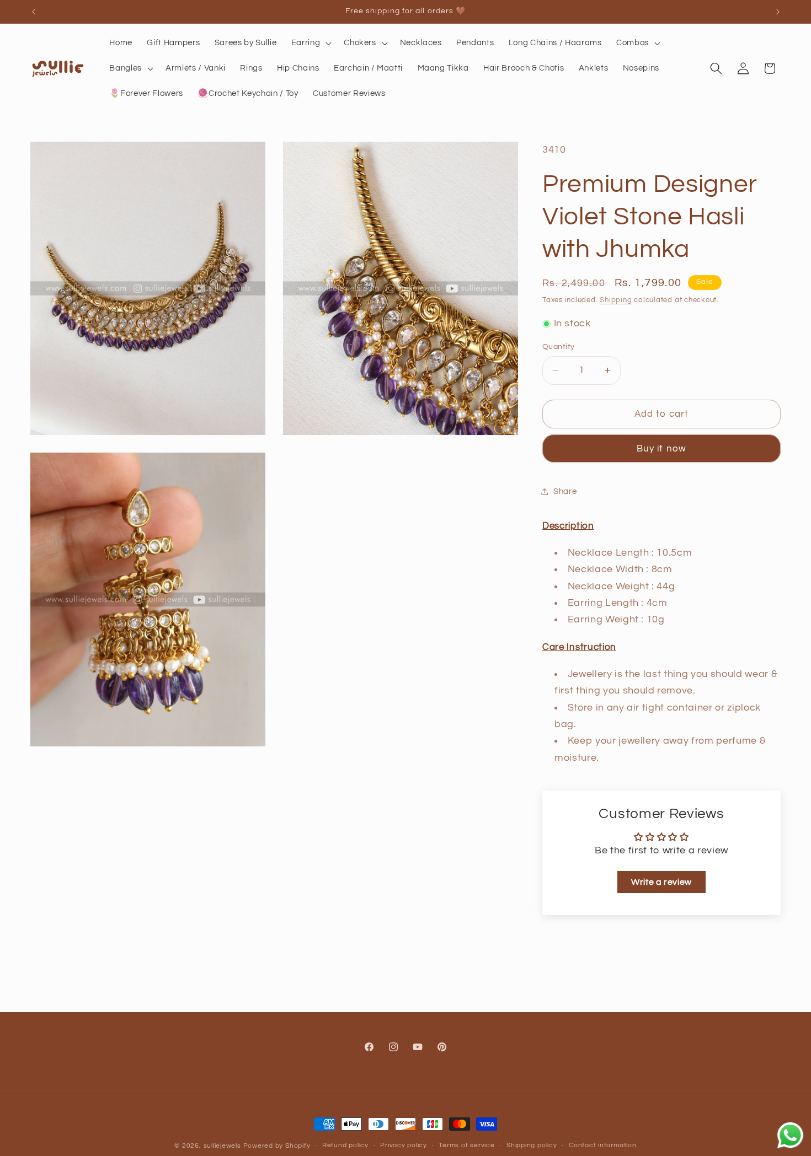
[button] (310, 43)
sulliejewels (222, 1145)
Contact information (603, 1145)
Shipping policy (531, 1145)
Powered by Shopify (277, 1145)
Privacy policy (403, 1145)
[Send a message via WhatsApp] (790, 1135)
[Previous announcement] (34, 11)
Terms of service (466, 1145)
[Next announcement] (778, 11)
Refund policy (345, 1145)
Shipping (616, 300)
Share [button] (565, 491)
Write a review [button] (661, 882)
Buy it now (661, 448)
